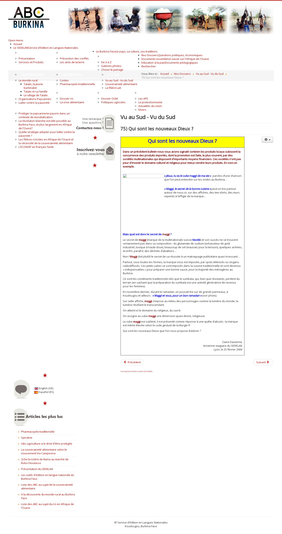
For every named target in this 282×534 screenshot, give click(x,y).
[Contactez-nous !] (95, 123)
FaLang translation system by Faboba (136, 371)
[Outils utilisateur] (267, 140)
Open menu (15, 40)
